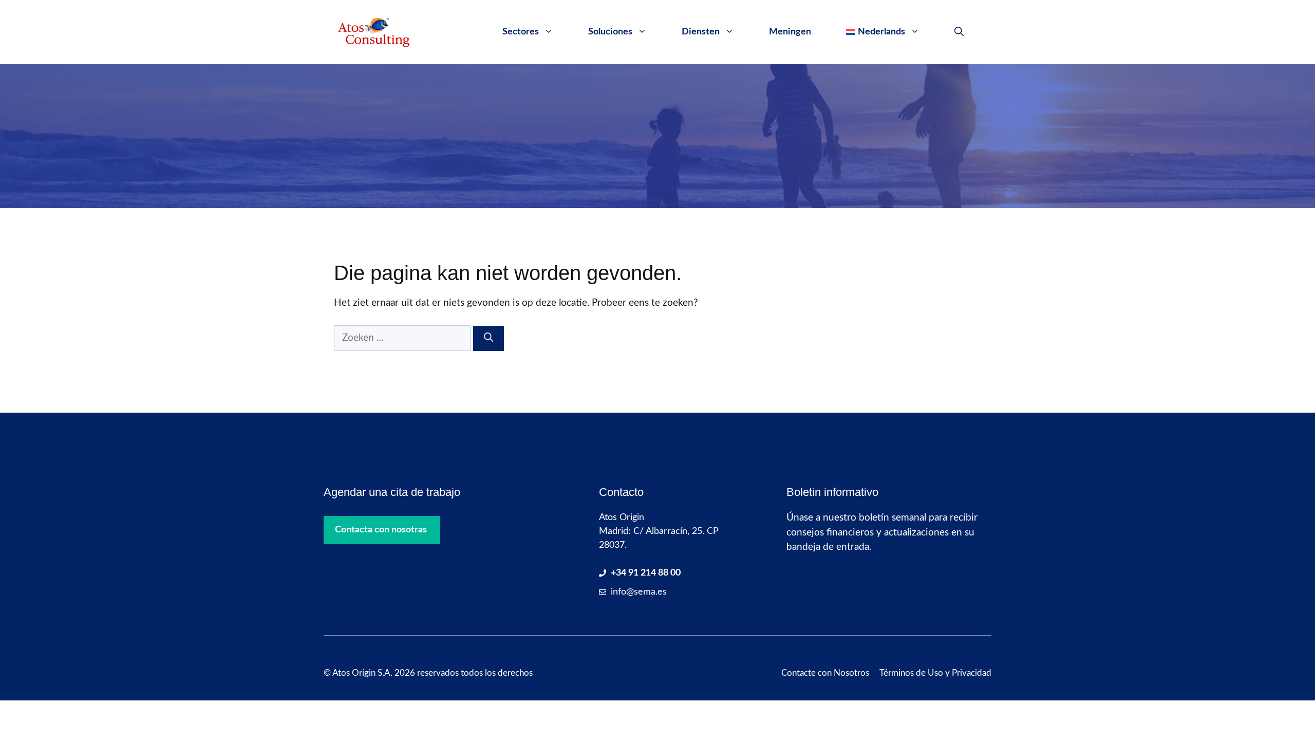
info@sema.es (639, 592)
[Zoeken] (488, 338)
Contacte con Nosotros (825, 673)
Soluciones (610, 31)
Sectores (520, 31)
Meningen (790, 31)
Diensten (701, 31)
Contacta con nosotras (381, 529)
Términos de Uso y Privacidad (935, 673)
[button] (959, 32)
